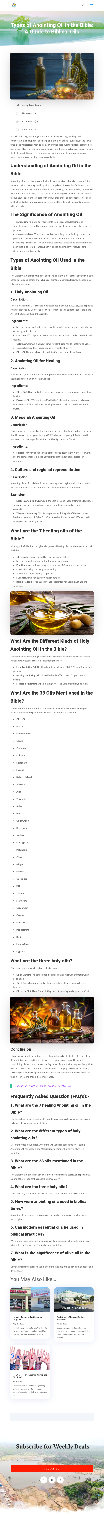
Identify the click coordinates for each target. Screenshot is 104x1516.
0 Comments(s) (30, 121)
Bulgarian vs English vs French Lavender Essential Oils (42, 1086)
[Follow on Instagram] (60, 1479)
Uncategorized (29, 113)
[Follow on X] (52, 1479)
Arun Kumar (35, 105)
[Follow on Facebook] (43, 1479)
